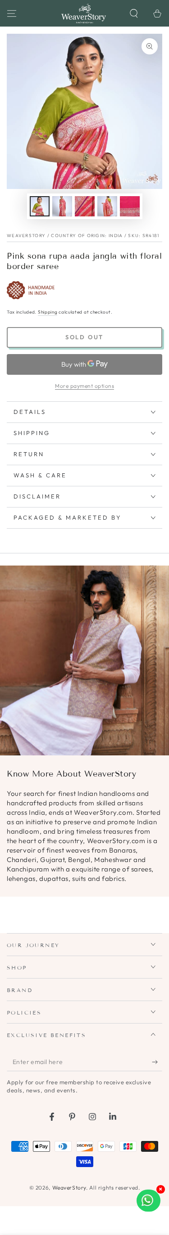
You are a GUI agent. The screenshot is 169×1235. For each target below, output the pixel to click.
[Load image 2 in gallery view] (62, 206)
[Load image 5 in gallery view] (130, 206)
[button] (134, 13)
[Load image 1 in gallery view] (40, 206)
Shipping (48, 312)
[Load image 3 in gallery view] (85, 206)
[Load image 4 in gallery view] (107, 206)
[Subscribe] (157, 1062)
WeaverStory (69, 1187)
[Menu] (11, 13)
